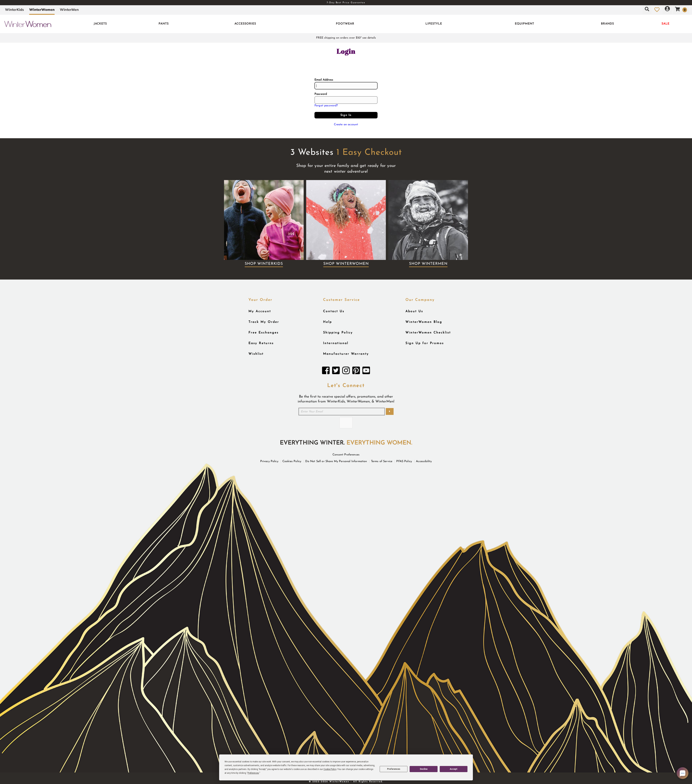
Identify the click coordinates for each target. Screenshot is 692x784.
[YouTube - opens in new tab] (366, 371)
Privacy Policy (269, 461)
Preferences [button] (253, 773)
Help (327, 322)
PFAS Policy (404, 461)
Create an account (346, 124)
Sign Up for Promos (424, 343)
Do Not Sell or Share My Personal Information (336, 461)
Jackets (100, 23)
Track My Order (264, 322)
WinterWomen (42, 9)
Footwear (345, 23)
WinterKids (14, 9)
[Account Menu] (667, 9)
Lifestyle (433, 23)
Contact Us (333, 311)
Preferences (393, 769)
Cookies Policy (291, 461)
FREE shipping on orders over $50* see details (346, 37)
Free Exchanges (264, 332)
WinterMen (69, 9)
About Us (414, 311)
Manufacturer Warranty (346, 353)
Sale (665, 23)
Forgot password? (326, 105)
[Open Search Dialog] (647, 9)
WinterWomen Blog (423, 322)
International (335, 343)
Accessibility (424, 461)
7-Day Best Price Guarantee (346, 2)
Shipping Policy (338, 332)
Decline (423, 769)
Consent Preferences (346, 454)
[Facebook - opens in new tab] (326, 371)
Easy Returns (261, 343)
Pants (164, 23)
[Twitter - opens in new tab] (336, 371)
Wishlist (256, 353)
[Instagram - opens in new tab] (346, 371)
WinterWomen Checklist (428, 332)
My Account (260, 311)
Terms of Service (381, 461)
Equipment (524, 23)
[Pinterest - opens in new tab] (356, 371)
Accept (453, 769)
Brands (607, 23)
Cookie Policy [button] (329, 769)
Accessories (245, 23)
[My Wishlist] (657, 9)
